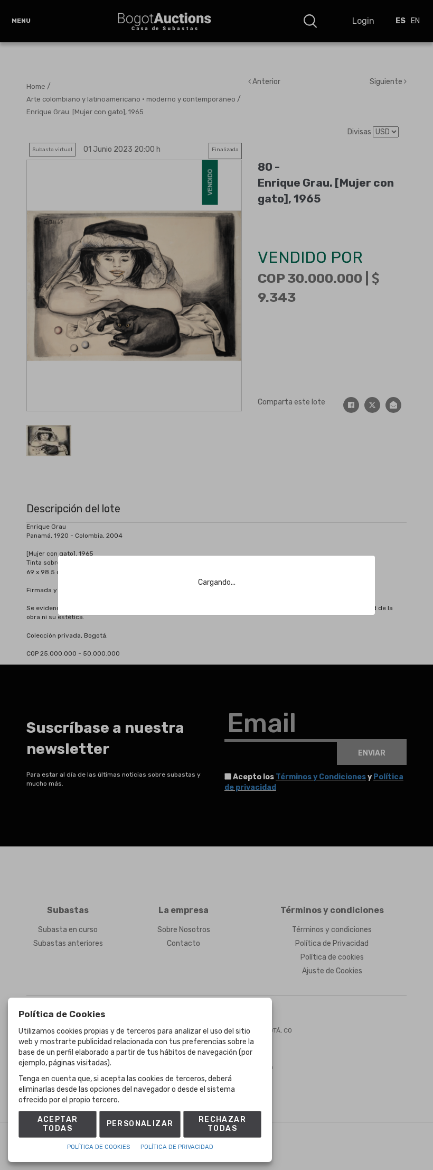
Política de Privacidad (176, 1147)
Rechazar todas (222, 1124)
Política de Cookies (98, 1147)
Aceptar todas (57, 1124)
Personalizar (140, 1123)
